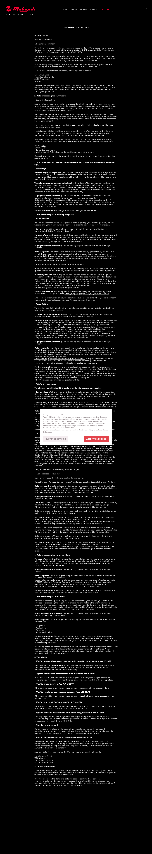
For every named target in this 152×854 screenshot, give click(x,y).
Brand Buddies (79, 9)
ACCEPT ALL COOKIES (96, 439)
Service (104, 9)
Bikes (66, 9)
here (44, 146)
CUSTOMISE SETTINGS (56, 439)
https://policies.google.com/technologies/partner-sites (70, 300)
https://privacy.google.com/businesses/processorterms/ (59, 265)
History (94, 9)
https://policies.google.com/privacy (50, 522)
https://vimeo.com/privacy (46, 547)
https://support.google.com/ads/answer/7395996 (86, 294)
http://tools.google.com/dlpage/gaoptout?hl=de (57, 288)
